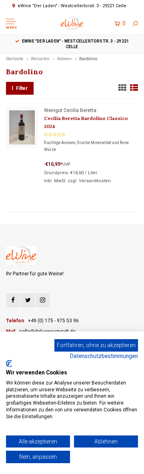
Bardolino (88, 59)
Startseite (14, 59)
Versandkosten (95, 180)
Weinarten (40, 59)
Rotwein (64, 59)
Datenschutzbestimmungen (104, 356)
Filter (22, 88)
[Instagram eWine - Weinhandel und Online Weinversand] (43, 300)
